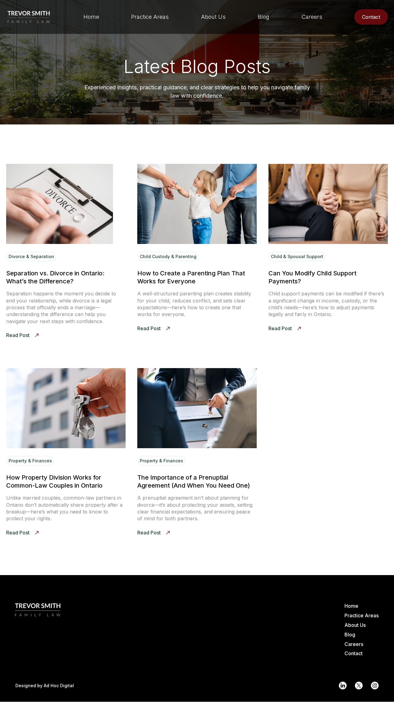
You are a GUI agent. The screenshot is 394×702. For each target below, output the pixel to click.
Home (351, 606)
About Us (355, 625)
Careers (353, 644)
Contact (353, 653)
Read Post (18, 335)
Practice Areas (361, 615)
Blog (349, 634)
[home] (28, 17)
